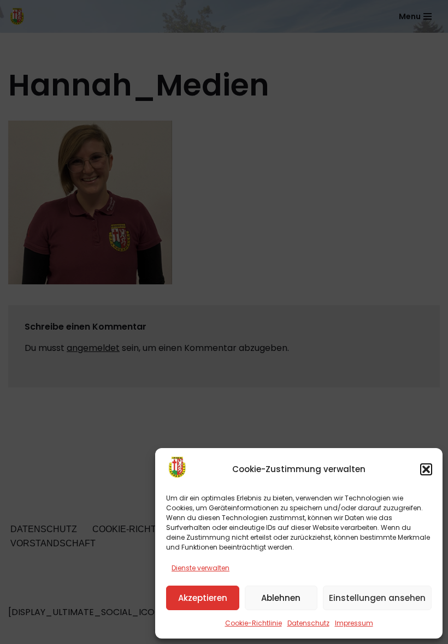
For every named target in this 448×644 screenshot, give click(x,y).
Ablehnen (280, 598)
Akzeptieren (202, 598)
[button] (426, 469)
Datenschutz (308, 623)
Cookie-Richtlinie (253, 623)
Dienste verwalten (200, 568)
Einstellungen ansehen (377, 598)
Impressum (354, 623)
